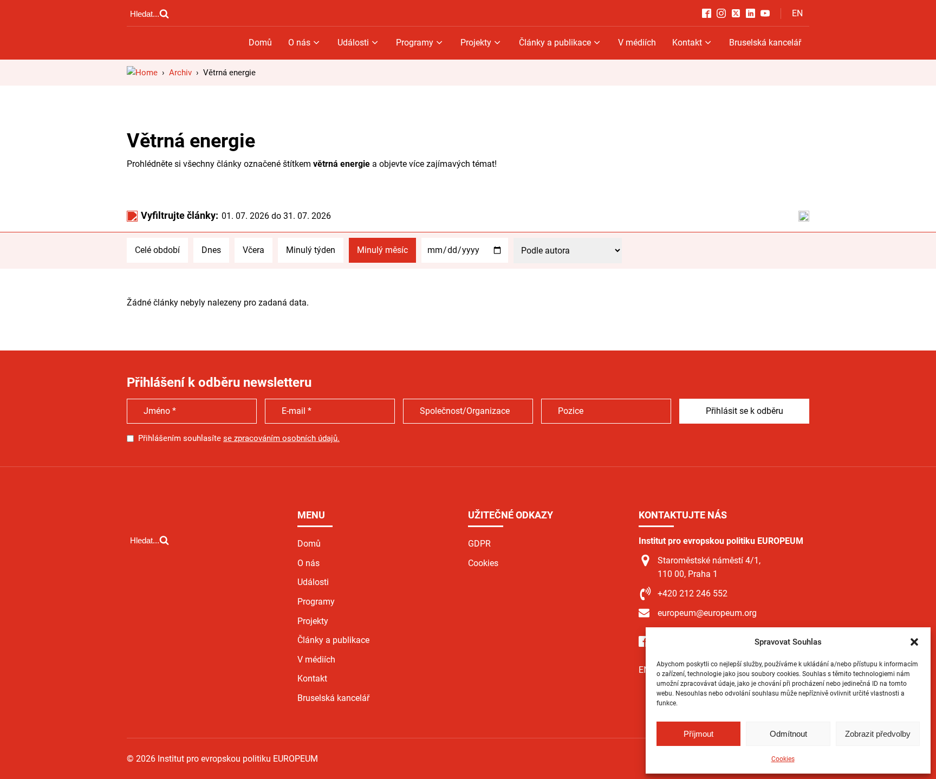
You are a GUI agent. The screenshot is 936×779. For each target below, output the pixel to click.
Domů (260, 42)
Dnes (211, 250)
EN (797, 13)
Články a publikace (555, 42)
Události (353, 42)
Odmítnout (788, 733)
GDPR (479, 543)
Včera (253, 250)
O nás (299, 42)
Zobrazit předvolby (878, 733)
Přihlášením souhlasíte (239, 438)
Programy (414, 42)
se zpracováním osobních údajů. (281, 438)
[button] (914, 642)
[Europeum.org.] (142, 72)
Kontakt (687, 42)
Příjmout (698, 733)
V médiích (637, 42)
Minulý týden (310, 250)
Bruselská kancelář (765, 42)
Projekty (475, 42)
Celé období (157, 250)
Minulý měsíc (382, 250)
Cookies (783, 759)
